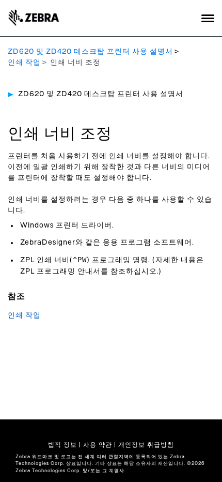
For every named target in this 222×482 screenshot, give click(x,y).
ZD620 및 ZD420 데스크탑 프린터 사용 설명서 (90, 51)
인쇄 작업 (24, 62)
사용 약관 (97, 445)
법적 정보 (62, 445)
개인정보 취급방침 (146, 445)
